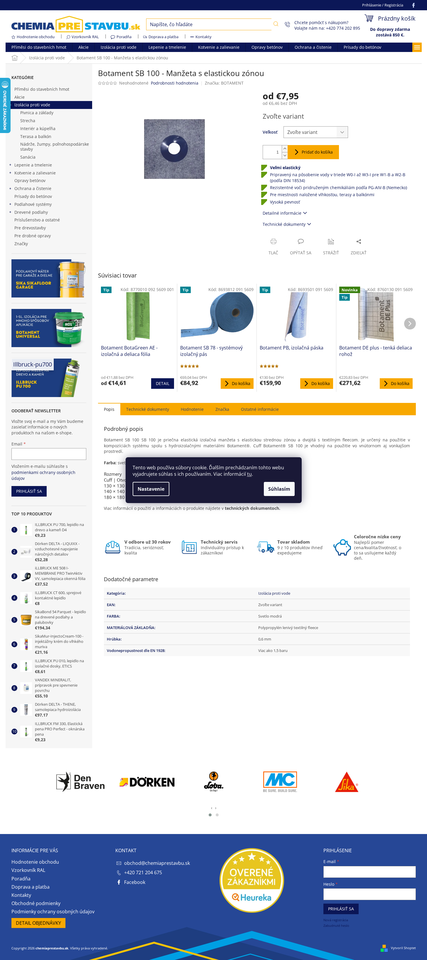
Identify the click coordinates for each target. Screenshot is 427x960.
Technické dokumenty (284, 224)
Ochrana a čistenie (32, 188)
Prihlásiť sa (29, 491)
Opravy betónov (29, 180)
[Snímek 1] (210, 815)
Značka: (224, 83)
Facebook (134, 882)
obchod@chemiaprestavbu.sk (157, 863)
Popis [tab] (109, 409)
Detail (162, 383)
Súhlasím (279, 489)
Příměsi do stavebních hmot (41, 89)
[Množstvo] (271, 152)
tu (249, 474)
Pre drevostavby (30, 228)
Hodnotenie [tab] (192, 409)
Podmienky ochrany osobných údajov (52, 911)
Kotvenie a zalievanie (35, 173)
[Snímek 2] (217, 815)
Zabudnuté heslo (336, 925)
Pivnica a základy (36, 112)
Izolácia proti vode (32, 104)
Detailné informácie (282, 213)
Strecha (27, 120)
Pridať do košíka (317, 152)
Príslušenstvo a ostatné (37, 220)
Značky (21, 243)
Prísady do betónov (33, 196)
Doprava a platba (163, 36)
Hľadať (276, 24)
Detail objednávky (38, 923)
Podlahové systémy (33, 204)
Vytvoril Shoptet (403, 948)
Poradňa (124, 36)
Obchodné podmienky (35, 903)
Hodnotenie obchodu (36, 36)
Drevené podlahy (31, 212)
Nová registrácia (335, 920)
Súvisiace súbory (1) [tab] (147, 409)
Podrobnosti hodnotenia (174, 83)
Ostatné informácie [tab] (260, 409)
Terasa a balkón (35, 136)
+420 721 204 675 (143, 872)
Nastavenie (151, 489)
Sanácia (28, 157)
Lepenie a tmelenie (33, 165)
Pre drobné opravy (32, 235)
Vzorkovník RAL (85, 36)
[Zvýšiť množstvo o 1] (285, 148)
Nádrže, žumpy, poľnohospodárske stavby (54, 146)
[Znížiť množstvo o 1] (285, 155)
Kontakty (203, 36)
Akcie (19, 97)
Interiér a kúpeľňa (37, 128)
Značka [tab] (222, 409)
